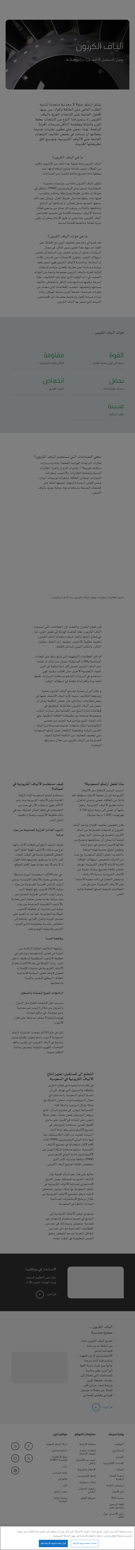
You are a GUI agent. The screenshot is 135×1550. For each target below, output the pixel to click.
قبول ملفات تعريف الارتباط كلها (53, 1543)
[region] (67, 1538)
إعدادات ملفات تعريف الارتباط (85, 1543)
